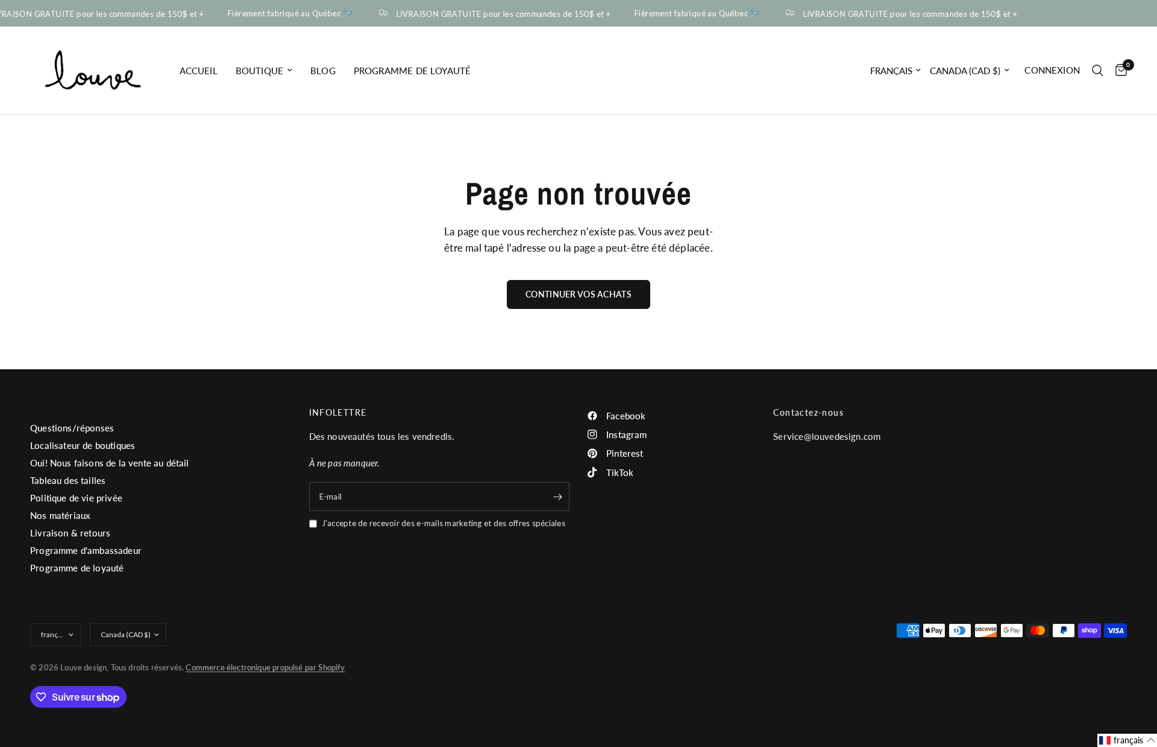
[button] (1127, 740)
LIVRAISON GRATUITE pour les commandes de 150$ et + (499, 13)
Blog (323, 70)
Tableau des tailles (67, 480)
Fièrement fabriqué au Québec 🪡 (287, 13)
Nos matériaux (60, 515)
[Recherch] (1097, 70)
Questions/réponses (72, 427)
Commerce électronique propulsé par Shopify (265, 667)
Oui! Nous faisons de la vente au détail (109, 462)
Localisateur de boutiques (82, 445)
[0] (1118, 70)
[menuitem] (199, 70)
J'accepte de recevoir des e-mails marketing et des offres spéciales (443, 523)
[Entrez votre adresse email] (557, 496)
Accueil (199, 70)
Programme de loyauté (412, 70)
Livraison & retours (70, 532)
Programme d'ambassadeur (86, 550)
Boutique (259, 70)
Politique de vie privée (76, 497)
